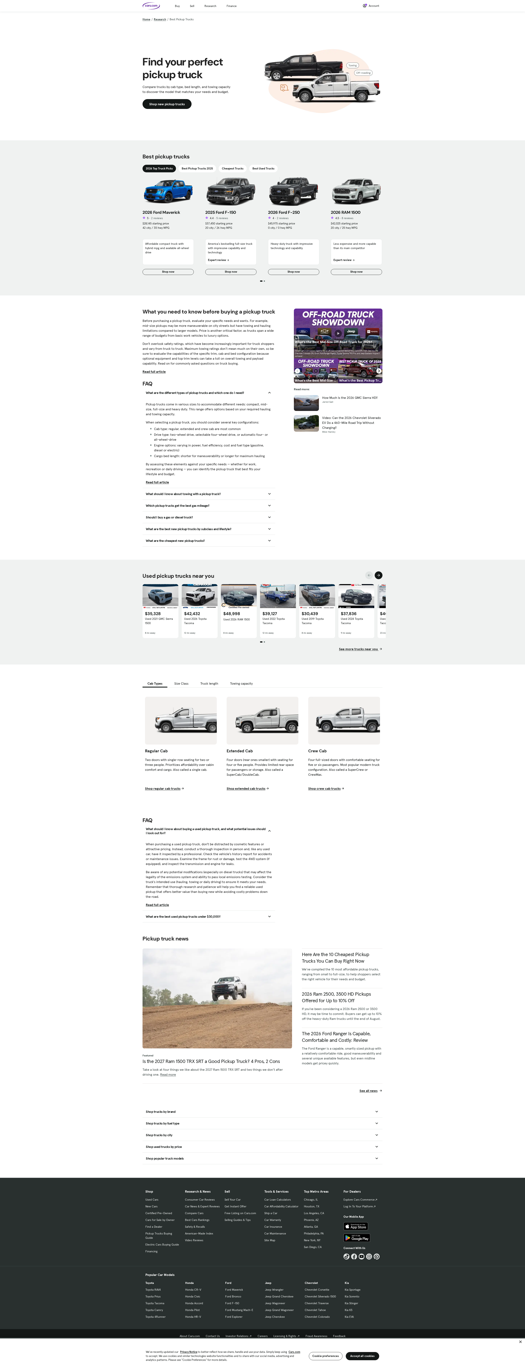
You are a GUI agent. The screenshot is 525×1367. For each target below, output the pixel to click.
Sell (192, 6)
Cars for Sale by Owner (160, 1220)
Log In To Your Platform (358, 1206)
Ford (228, 1283)
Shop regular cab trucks (162, 788)
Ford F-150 (232, 1303)
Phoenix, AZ (311, 1220)
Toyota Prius (153, 1296)
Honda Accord (194, 1303)
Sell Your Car (233, 1199)
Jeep (268, 1283)
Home (146, 19)
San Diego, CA (313, 1247)
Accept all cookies (362, 1356)
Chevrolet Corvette (317, 1290)
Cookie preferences (325, 1356)
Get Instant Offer (235, 1206)
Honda (189, 1283)
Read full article (154, 371)
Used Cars (151, 1199)
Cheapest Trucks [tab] (232, 168)
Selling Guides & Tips (238, 1220)
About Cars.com (190, 1336)
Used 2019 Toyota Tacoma (313, 621)
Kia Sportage (353, 1290)
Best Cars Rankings (197, 1220)
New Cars (151, 1206)
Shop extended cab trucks (246, 788)
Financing (151, 1251)
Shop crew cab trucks (324, 788)
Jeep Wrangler (274, 1290)
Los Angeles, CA (314, 1213)
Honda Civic (192, 1296)
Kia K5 (348, 1310)
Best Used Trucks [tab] (263, 168)
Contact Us (213, 1336)
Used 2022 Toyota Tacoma (273, 621)
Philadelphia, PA (314, 1233)
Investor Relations (237, 1336)
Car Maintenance (275, 1233)
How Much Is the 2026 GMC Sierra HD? (350, 398)
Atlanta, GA (311, 1227)
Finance (232, 6)
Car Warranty (272, 1220)
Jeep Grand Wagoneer (279, 1310)
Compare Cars (194, 1213)
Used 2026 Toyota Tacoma (195, 621)
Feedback (339, 1336)
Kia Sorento (352, 1296)
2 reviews (157, 218)
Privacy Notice (188, 1352)
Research (210, 6)
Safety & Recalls (195, 1227)
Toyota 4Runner (155, 1317)
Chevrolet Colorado (317, 1317)
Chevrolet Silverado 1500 (320, 1296)
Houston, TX (311, 1206)
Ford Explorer (233, 1317)
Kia (347, 1283)
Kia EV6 (349, 1317)
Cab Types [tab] (154, 683)
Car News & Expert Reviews (202, 1206)
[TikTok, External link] (346, 1256)
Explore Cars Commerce (359, 1199)
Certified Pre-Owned (158, 1213)
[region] (262, 1352)
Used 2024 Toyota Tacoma (352, 621)
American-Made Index (199, 1233)
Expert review (217, 260)
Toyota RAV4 (153, 1290)
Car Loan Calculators (277, 1199)
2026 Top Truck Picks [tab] (159, 168)
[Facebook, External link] (354, 1256)
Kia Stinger (351, 1303)
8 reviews (347, 218)
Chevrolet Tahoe (315, 1310)
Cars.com (294, 1352)
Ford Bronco (233, 1296)
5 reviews (222, 218)
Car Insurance (273, 1227)
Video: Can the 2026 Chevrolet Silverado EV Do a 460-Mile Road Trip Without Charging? (351, 422)
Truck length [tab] (209, 683)
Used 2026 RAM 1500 (236, 619)
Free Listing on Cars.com (240, 1213)
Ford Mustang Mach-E (239, 1310)
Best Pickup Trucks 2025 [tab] (197, 168)
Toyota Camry (154, 1310)
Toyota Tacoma (154, 1303)
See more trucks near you (359, 649)
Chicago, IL (311, 1199)
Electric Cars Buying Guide (162, 1244)
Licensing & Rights (284, 1336)
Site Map (269, 1240)
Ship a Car (270, 1213)
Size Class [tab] (181, 683)
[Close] (520, 1341)
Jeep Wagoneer (275, 1303)
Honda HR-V (193, 1317)
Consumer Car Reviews (200, 1199)
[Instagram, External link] (369, 1256)
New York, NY (312, 1240)
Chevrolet (311, 1283)
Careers (263, 1336)
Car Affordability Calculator (281, 1206)
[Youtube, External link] (362, 1256)
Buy (177, 6)
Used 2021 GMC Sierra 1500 (159, 621)
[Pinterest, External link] (377, 1256)
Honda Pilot (192, 1310)
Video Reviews (194, 1240)
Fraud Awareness (316, 1336)
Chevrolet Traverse (317, 1303)
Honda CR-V (193, 1290)
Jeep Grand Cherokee (279, 1296)
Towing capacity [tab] (241, 683)
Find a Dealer (153, 1227)
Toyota (149, 1283)
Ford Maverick (234, 1290)
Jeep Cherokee (275, 1317)
